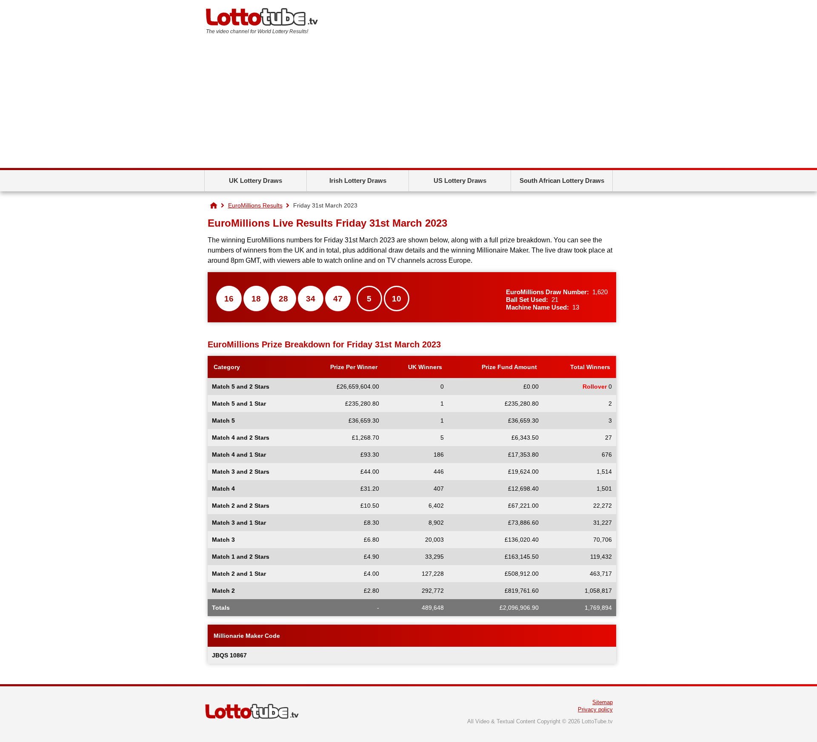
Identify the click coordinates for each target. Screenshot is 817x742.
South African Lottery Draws (562, 180)
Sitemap (602, 702)
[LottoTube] (213, 205)
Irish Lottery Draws (357, 180)
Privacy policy (595, 709)
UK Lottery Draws (255, 180)
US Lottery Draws (460, 180)
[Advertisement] (408, 104)
